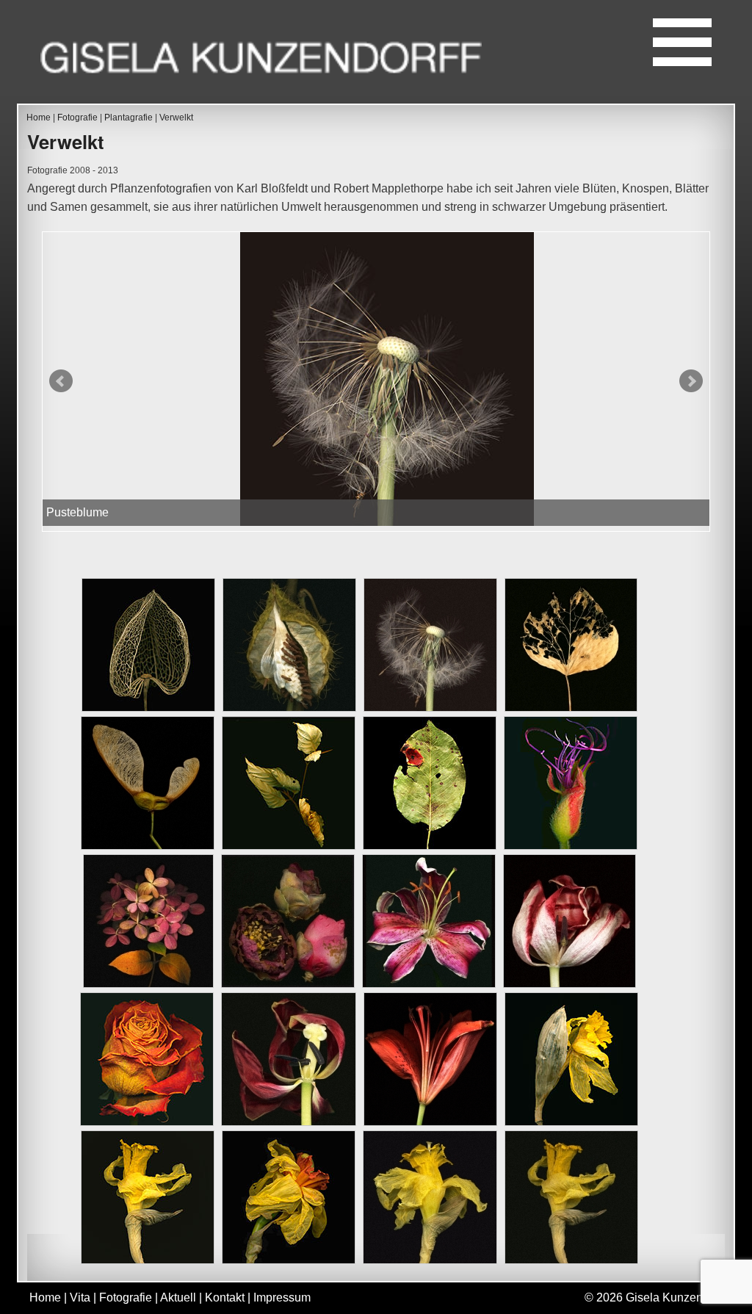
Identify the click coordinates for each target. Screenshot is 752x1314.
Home (38, 117)
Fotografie (77, 117)
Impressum (282, 1297)
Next (691, 381)
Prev (61, 381)
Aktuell (178, 1297)
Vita (80, 1297)
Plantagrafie (128, 117)
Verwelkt (176, 117)
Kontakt (225, 1297)
